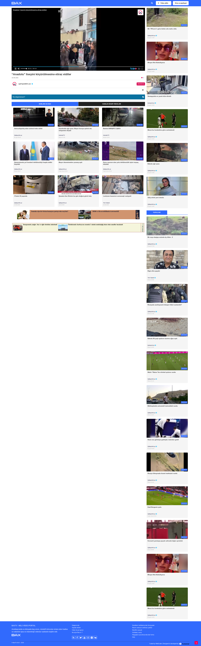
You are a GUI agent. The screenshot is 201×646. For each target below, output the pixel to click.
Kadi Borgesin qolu (154, 507)
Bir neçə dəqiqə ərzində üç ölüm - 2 (160, 237)
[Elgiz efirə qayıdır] (167, 259)
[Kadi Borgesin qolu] (167, 495)
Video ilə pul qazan (77, 630)
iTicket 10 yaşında (20, 196)
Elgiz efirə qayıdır (154, 271)
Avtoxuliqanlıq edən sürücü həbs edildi (28, 128)
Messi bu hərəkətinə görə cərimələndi (161, 130)
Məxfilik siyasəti (137, 630)
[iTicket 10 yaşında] (34, 184)
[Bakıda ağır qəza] (167, 152)
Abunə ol (141, 84)
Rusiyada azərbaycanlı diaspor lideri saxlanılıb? (165, 305)
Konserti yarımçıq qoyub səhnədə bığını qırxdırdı (165, 541)
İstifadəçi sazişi (137, 632)
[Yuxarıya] (196, 642)
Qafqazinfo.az (18, 135)
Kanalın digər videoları (111, 104)
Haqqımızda (75, 625)
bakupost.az (151, 103)
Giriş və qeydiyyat (181, 3)
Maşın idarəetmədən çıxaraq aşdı (70, 162)
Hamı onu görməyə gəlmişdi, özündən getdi (163, 440)
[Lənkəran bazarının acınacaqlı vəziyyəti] (122, 184)
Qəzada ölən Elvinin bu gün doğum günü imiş (75, 196)
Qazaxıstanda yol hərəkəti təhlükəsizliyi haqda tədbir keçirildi (33, 163)
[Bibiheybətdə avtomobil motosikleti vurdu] (167, 394)
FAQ (133, 637)
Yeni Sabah (106, 203)
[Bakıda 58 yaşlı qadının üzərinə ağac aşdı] (167, 327)
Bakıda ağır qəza (153, 164)
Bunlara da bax (45, 104)
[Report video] (143, 90)
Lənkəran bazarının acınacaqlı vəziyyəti (117, 196)
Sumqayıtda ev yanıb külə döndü (159, 96)
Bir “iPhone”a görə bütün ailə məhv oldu (162, 29)
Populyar (156, 212)
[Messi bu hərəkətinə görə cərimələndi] (167, 118)
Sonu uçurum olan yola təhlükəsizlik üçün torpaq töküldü (120, 163)
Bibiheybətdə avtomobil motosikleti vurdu (163, 406)
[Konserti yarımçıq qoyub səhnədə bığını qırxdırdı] (167, 529)
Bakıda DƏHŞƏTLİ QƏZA (111, 128)
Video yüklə (164, 3)
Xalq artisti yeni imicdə (156, 197)
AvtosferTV (62, 135)
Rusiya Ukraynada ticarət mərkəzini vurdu (162, 473)
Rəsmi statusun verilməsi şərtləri (142, 627)
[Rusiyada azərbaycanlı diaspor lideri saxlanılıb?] (167, 293)
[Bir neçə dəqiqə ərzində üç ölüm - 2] (167, 226)
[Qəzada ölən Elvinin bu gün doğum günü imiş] (78, 184)
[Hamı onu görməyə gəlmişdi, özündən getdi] (167, 428)
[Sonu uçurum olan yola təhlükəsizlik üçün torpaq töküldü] (122, 151)
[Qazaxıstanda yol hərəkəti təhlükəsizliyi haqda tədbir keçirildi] (34, 151)
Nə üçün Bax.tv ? (77, 632)
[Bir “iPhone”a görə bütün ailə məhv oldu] (167, 17)
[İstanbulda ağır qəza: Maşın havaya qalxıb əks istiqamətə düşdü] (78, 117)
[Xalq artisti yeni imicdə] (167, 186)
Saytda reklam (76, 627)
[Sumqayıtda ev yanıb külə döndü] (167, 85)
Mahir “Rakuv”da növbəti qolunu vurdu (162, 372)
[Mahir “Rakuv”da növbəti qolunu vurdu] (167, 360)
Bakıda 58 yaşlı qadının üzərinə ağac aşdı (162, 338)
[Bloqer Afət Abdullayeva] (167, 51)
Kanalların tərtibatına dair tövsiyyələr (143, 625)
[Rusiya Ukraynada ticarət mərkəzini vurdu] (167, 462)
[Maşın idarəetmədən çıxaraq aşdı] (78, 151)
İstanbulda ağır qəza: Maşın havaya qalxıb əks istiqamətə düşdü (75, 129)
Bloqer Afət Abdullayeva (156, 62)
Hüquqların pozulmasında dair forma (143, 635)
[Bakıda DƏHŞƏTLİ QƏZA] (122, 117)
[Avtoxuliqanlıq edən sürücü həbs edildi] (34, 117)
